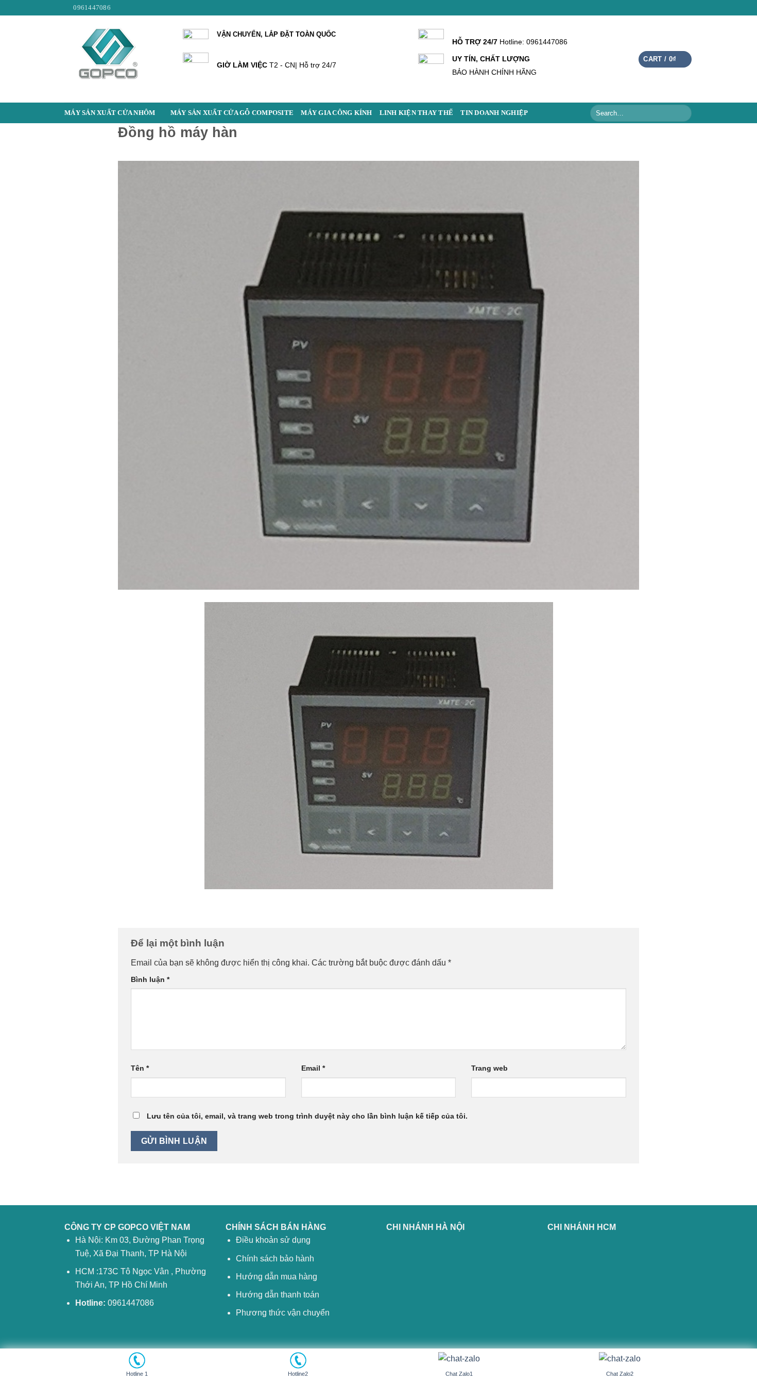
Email (313, 1068)
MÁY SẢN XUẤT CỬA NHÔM (109, 112)
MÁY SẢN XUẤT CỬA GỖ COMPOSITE (232, 112)
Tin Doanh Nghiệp (494, 112)
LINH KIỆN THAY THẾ (417, 112)
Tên (140, 1068)
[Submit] (682, 113)
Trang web (489, 1068)
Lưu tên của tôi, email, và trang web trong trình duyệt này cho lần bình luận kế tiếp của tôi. (307, 1116)
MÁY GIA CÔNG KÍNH (336, 112)
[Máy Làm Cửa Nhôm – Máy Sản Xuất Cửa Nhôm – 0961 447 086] (115, 59)
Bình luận (150, 979)
